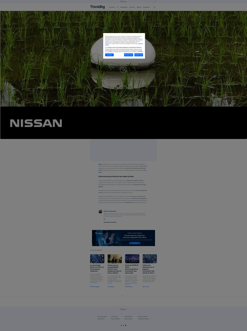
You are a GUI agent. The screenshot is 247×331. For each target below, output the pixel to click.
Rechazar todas (128, 54)
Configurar (109, 54)
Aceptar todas (138, 54)
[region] (124, 46)
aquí (126, 51)
